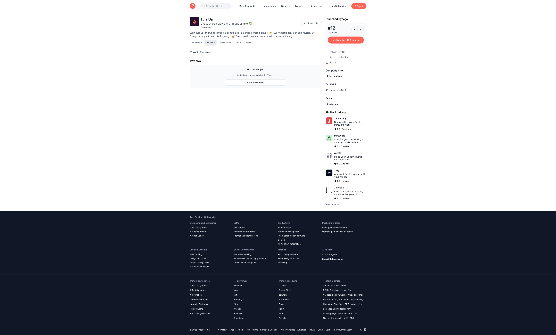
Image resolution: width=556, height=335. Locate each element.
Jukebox (339, 187)
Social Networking (242, 254)
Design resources (198, 258)
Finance (282, 249)
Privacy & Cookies (268, 329)
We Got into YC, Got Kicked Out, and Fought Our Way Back (344, 299)
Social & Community (244, 249)
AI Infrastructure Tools (244, 231)
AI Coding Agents (198, 231)
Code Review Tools (199, 299)
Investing (282, 262)
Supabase (239, 318)
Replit (281, 308)
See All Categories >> (333, 259)
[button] (249, 42)
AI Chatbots (239, 227)
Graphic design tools (199, 262)
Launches (268, 6)
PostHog (238, 299)
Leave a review (255, 82)
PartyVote (339, 135)
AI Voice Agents (329, 254)
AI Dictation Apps (198, 290)
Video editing (196, 254)
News (284, 6)
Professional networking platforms (250, 258)
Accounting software (288, 254)
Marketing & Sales (331, 223)
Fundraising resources (288, 258)
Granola (237, 308)
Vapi (236, 304)
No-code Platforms (199, 304)
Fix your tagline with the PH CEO (338, 318)
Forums (299, 6)
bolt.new (283, 295)
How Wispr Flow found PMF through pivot (343, 304)
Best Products (247, 6)
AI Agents (327, 249)
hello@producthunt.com (340, 329)
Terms (255, 329)
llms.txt (312, 329)
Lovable (238, 285)
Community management (246, 262)
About (240, 329)
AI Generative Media (199, 266)
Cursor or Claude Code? (334, 285)
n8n (236, 290)
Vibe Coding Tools (198, 227)
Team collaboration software (291, 235)
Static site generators (200, 313)
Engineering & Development (203, 223)
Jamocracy (340, 118)
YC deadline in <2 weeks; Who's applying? (343, 295)
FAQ (248, 329)
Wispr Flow (284, 299)
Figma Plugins (196, 308)
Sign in (360, 6)
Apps (233, 329)
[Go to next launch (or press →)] (361, 30)
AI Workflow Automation (289, 244)
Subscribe (340, 6)
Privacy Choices (287, 329)
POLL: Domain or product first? (337, 290)
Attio (236, 295)
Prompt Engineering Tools (246, 235)
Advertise (316, 6)
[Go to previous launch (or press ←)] (354, 30)
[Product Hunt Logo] (193, 6)
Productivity (284, 223)
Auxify (337, 152)
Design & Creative (198, 249)
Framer (282, 304)
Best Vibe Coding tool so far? (337, 308)
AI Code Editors (197, 235)
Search (281, 240)
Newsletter (223, 329)
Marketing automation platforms (337, 231)
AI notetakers (284, 227)
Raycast (238, 313)
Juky (337, 170)
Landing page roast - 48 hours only (340, 313)
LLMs (236, 223)
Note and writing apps (288, 231)
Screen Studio (285, 290)
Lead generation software (334, 227)
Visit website (311, 23)
